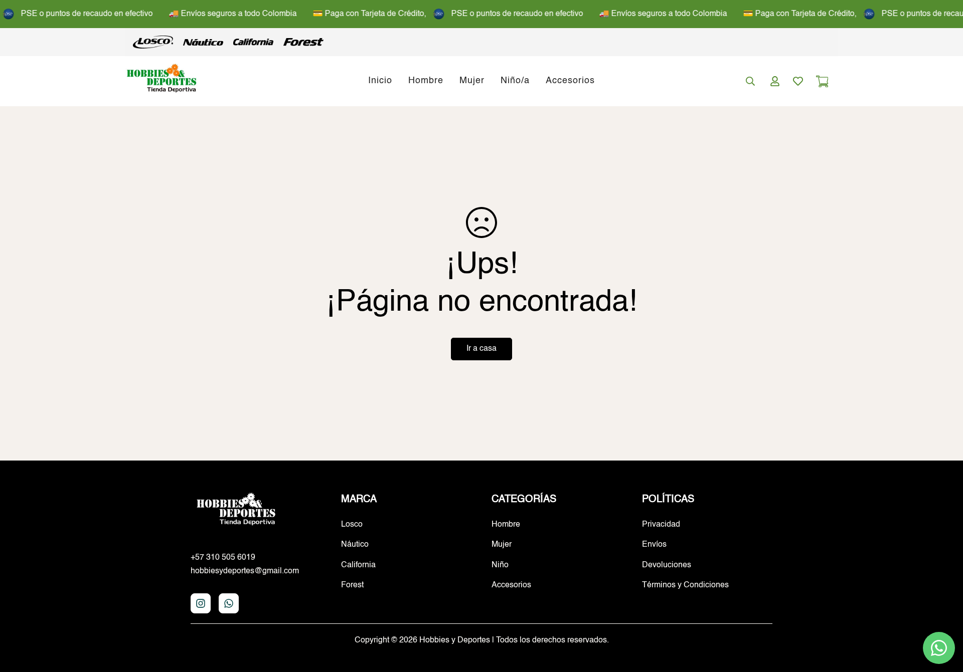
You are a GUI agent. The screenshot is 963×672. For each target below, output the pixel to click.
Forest (352, 585)
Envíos (654, 545)
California (358, 565)
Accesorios (570, 81)
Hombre (425, 81)
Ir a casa (481, 349)
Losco (352, 525)
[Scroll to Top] (943, 617)
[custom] (201, 603)
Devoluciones (666, 565)
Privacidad (661, 525)
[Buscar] (750, 81)
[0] (822, 81)
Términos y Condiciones (685, 585)
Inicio (380, 81)
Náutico (355, 545)
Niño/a (515, 81)
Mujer (472, 81)
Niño (500, 565)
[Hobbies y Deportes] (161, 81)
